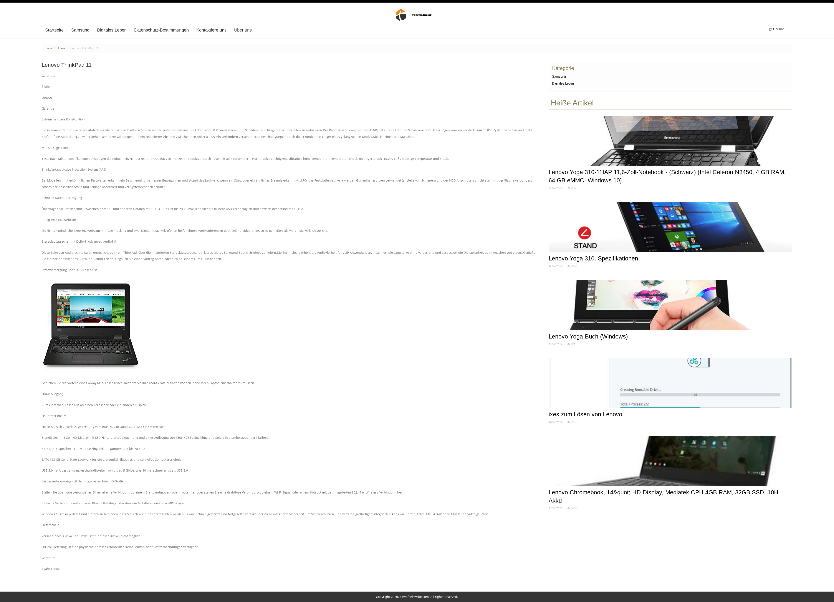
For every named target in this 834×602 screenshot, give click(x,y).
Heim (48, 48)
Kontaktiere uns (211, 30)
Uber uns (243, 30)
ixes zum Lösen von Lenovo (585, 414)
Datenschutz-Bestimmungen (161, 30)
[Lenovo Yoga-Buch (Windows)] (670, 306)
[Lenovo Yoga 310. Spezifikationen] (670, 228)
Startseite (54, 30)
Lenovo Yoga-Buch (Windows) (588, 336)
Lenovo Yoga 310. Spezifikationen (593, 258)
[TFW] (417, 15)
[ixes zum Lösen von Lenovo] (670, 384)
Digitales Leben (112, 30)
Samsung (80, 30)
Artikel (62, 48)
